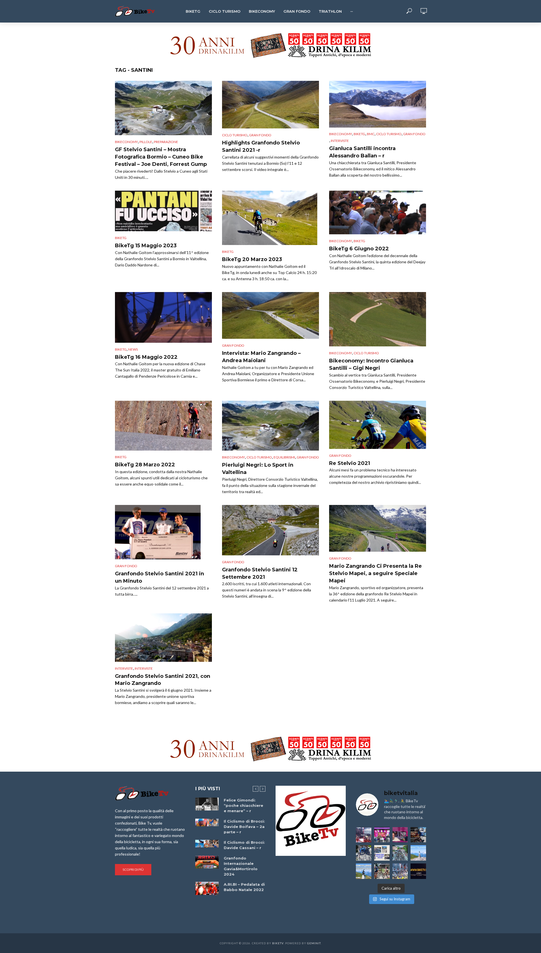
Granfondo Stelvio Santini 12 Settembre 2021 (260, 573)
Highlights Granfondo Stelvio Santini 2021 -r (261, 146)
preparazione (166, 142)
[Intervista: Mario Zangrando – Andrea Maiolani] (270, 315)
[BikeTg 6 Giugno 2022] (377, 212)
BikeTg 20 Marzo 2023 (252, 259)
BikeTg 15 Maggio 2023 (146, 245)
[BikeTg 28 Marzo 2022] (163, 425)
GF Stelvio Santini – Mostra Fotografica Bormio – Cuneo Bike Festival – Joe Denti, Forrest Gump (161, 156)
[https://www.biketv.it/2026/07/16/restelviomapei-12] (418, 835)
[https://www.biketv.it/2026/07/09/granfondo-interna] (400, 853)
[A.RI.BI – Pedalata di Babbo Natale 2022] (207, 888)
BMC (370, 134)
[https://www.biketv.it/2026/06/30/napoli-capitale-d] (400, 871)
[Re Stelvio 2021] (377, 425)
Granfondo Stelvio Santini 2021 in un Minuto (159, 577)
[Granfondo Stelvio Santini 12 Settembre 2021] (270, 530)
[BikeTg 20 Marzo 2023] (270, 218)
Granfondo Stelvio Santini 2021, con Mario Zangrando (162, 680)
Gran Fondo (296, 11)
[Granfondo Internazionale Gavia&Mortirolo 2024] (207, 862)
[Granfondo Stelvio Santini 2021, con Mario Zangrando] (163, 637)
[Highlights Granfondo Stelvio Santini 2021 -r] (270, 104)
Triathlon (330, 11)
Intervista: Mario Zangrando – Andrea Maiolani (261, 357)
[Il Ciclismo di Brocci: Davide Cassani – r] (207, 844)
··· (351, 11)
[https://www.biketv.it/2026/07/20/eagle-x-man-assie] (363, 835)
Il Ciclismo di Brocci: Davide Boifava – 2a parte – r (244, 826)
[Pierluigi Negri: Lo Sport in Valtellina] (270, 426)
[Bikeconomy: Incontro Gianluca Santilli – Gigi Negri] (377, 319)
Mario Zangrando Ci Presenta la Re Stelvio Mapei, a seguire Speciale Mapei (375, 573)
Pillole (145, 142)
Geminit (314, 943)
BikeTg (193, 11)
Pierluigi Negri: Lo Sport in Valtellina (257, 468)
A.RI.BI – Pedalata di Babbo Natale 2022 (244, 887)
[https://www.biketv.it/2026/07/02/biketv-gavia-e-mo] (418, 871)
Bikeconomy (262, 11)
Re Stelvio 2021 (349, 463)
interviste (144, 668)
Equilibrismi (284, 457)
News (133, 349)
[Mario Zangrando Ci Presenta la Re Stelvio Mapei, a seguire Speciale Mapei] (377, 528)
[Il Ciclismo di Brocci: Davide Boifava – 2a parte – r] (207, 823)
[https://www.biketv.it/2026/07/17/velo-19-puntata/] (382, 835)
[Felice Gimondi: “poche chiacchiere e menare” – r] (207, 804)
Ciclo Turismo (224, 11)
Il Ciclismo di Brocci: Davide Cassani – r (244, 845)
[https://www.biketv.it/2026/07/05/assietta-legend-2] (363, 871)
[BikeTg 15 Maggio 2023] (163, 211)
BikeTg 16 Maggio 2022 (146, 357)
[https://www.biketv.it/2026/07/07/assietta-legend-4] (418, 853)
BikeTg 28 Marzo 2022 (145, 465)
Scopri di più (133, 869)
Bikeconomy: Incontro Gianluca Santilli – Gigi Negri (371, 364)
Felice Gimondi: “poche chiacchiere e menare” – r (243, 805)
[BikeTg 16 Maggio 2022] (163, 317)
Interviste (340, 141)
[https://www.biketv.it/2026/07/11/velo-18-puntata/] (400, 835)
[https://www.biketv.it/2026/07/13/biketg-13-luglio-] (363, 853)
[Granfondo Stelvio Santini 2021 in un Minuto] (163, 532)
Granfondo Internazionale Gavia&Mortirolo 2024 (241, 866)
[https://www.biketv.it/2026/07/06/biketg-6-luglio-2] (382, 871)
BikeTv (277, 943)
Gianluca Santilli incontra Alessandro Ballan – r (362, 152)
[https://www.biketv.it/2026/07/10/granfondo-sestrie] (382, 853)
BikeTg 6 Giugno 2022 (359, 249)
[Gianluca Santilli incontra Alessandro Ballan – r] (377, 104)
